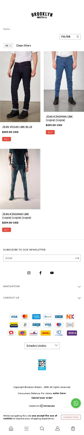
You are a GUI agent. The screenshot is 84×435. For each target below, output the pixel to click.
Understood (70, 417)
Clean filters (23, 45)
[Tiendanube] (42, 406)
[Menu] (26, 428)
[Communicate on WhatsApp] (76, 403)
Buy (6, 139)
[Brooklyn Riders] (11, 428)
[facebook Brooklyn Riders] (41, 273)
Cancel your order (42, 397)
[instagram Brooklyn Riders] (29, 273)
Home (6, 29)
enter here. (59, 393)
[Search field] (42, 428)
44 (6, 45)
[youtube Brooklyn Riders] (52, 273)
